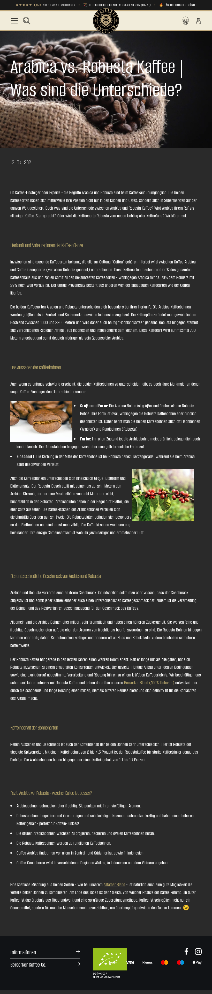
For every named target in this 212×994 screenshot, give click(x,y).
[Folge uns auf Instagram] (198, 951)
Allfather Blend (114, 884)
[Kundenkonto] (185, 21)
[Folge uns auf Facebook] (186, 951)
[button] (26, 21)
